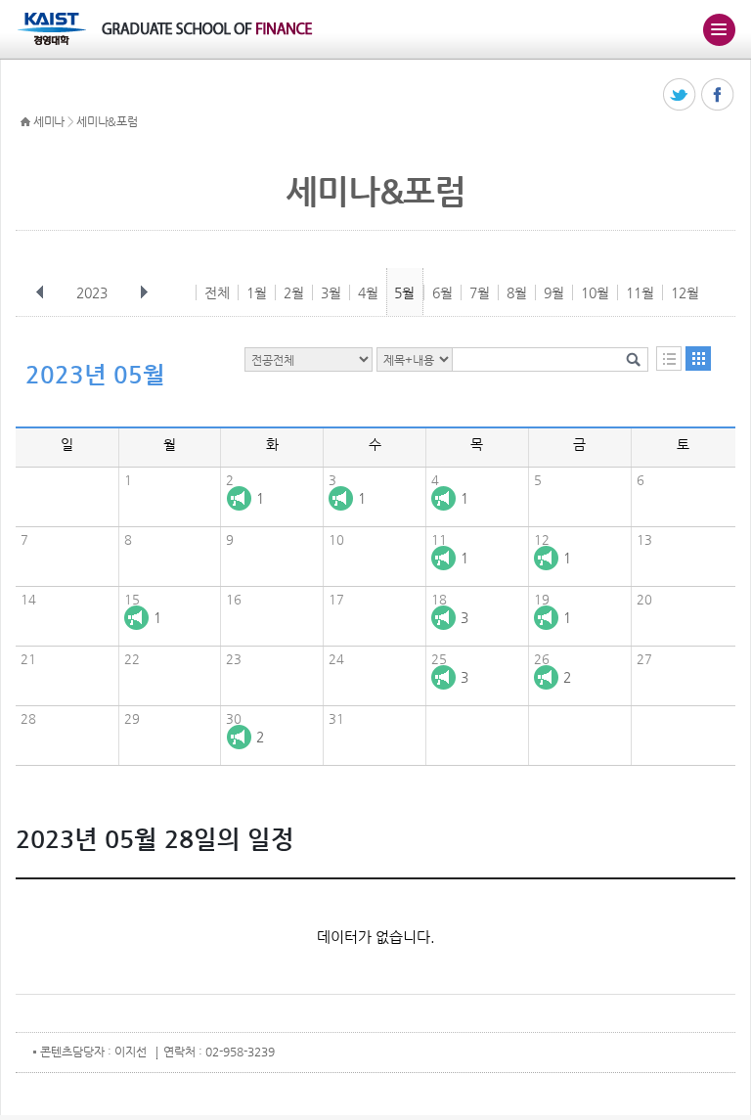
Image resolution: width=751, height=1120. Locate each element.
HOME (25, 122)
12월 (685, 292)
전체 (217, 292)
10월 (595, 292)
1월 (256, 292)
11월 (640, 292)
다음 (143, 292)
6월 (442, 292)
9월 (554, 292)
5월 (404, 292)
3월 (331, 292)
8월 (517, 292)
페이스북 (718, 95)
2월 (294, 292)
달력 (698, 358)
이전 (40, 292)
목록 (669, 358)
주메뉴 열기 (718, 29)
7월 (479, 292)
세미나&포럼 (106, 121)
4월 (368, 292)
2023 (92, 292)
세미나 (49, 121)
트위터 (680, 95)
